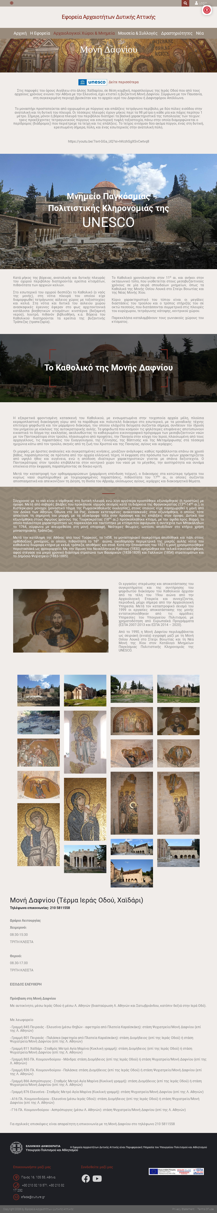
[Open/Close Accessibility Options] (207, 10)
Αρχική (20, 33)
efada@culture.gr (33, 1197)
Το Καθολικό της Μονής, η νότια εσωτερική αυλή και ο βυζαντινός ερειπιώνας (38, 690)
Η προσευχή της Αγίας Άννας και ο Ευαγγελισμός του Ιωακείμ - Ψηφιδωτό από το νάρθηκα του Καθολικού (132, 721)
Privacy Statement (183, 1209)
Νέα (200, 33)
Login (203, 3)
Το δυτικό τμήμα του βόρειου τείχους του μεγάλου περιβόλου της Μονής (132, 689)
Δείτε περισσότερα (123, 82)
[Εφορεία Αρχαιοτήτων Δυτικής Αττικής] (108, 17)
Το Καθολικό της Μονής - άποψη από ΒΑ (85, 690)
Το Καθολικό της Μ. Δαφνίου (178, 689)
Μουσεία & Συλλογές (138, 33)
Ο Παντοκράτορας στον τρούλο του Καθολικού (178, 721)
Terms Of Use (206, 1209)
